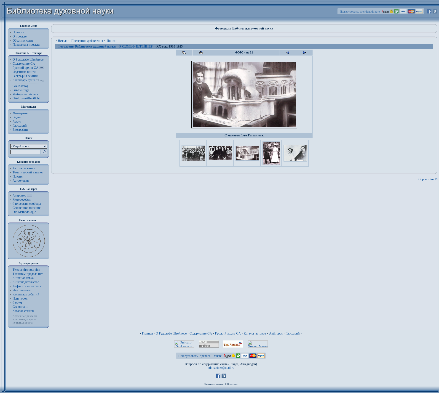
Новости (18, 32)
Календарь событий (26, 294)
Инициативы (21, 290)
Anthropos (276, 333)
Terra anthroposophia (26, 269)
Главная (147, 333)
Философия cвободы (27, 203)
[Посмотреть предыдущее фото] (287, 53)
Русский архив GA (25, 67)
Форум (17, 302)
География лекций (25, 76)
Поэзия (17, 176)
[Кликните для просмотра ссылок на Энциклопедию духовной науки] (29, 195)
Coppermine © (428, 179)
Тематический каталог (28, 172)
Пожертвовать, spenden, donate (360, 11)
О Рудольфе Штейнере (171, 333)
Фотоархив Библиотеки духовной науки (87, 46)
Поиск (111, 40)
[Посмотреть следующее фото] (304, 53)
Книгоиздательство (26, 282)
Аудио (17, 121)
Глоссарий (20, 125)
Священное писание (26, 208)
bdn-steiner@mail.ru (221, 367)
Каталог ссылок (23, 311)
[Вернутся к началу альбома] (184, 53)
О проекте (20, 36)
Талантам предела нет (28, 274)
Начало (62, 40)
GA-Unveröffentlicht (26, 98)
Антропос (19, 195)
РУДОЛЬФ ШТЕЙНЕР (136, 46)
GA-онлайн (20, 306)
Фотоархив (20, 113)
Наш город (20, 298)
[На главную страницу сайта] (60, 22)
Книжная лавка (23, 278)
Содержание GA (24, 63)
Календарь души (24, 80)
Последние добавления (87, 40)
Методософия (22, 199)
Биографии (20, 129)
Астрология (21, 180)
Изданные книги (24, 72)
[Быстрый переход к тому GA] (41, 67)
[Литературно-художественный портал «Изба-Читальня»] (233, 346)
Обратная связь (23, 40)
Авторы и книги (24, 168)
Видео (17, 117)
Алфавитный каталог (27, 286)
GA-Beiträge (21, 90)
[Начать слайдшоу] (201, 53)
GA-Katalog (20, 86)
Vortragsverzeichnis (25, 94)
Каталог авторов (255, 333)
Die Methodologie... (26, 212)
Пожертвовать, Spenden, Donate (200, 356)
